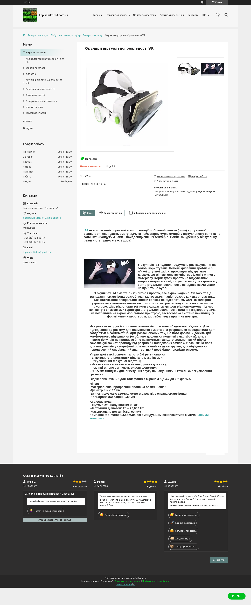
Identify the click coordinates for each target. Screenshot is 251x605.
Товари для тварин (36, 113)
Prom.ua (142, 578)
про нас (27, 121)
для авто (31, 74)
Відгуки (28, 128)
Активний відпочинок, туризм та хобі (44, 82)
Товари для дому (92, 35)
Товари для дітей (35, 95)
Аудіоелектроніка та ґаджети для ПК (45, 60)
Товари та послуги (117, 15)
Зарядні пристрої (35, 68)
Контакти (193, 15)
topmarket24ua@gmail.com (37, 252)
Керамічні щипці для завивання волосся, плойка (53, 501)
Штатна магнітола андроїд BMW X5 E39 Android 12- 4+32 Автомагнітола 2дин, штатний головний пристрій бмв (125, 502)
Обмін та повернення (172, 15)
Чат (239, 596)
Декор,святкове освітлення (41, 101)
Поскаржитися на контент (128, 581)
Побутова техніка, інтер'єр (66, 35)
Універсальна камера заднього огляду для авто (124, 496)
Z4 (86, 230)
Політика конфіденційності (156, 581)
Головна (97, 15)
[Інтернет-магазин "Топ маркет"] (30, 15)
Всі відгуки (219, 560)
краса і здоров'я (34, 107)
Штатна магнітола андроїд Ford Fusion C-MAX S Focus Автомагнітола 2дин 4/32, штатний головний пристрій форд (197, 499)
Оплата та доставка (144, 15)
